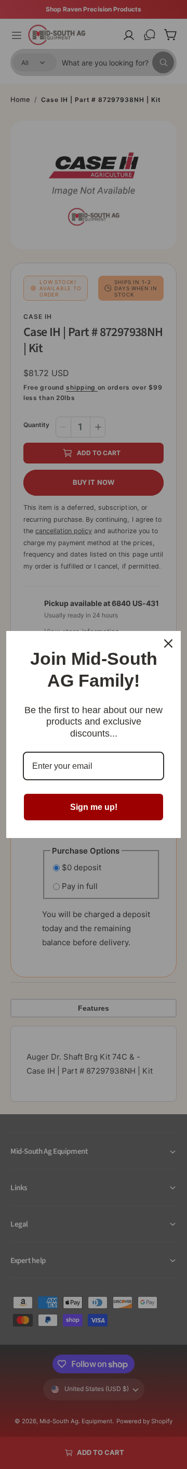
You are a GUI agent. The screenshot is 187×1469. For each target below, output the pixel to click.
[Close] (168, 643)
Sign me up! (93, 807)
